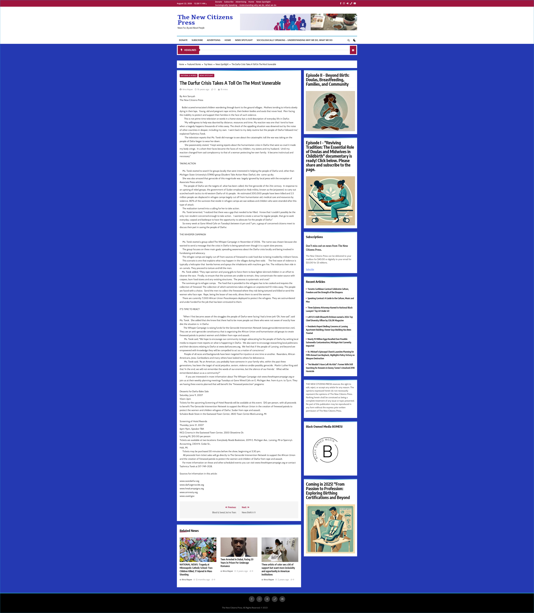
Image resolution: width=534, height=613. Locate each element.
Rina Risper (188, 89)
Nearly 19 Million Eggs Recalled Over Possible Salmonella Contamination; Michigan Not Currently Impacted (328, 342)
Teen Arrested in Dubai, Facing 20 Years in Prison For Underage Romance (237, 563)
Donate (218, 1)
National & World (188, 75)
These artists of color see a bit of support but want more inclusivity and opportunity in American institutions (278, 569)
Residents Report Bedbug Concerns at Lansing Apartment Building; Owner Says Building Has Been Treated (328, 329)
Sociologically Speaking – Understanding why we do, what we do (245, 5)
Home (251, 1)
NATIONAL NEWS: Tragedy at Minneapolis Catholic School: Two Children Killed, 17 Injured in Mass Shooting (196, 569)
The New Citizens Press (205, 20)
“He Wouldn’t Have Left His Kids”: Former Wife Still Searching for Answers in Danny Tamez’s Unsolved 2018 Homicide (330, 367)
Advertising (241, 1)
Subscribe (228, 1)
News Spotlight (263, 1)
